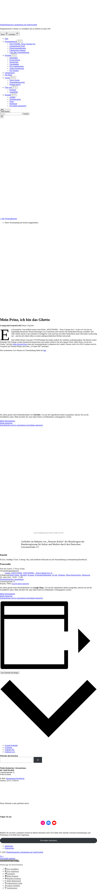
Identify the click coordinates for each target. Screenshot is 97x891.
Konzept (12, 90)
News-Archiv (14, 80)
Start (6, 39)
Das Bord (8, 75)
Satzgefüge (13, 58)
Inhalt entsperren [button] (6, 423)
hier (44, 350)
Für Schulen (14, 71)
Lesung (7, 573)
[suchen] (38, 760)
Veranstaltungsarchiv (17, 82)
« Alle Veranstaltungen (8, 219)
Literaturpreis (10, 73)
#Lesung (31, 575)
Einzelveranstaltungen (17, 48)
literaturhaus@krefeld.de (15, 778)
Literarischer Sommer (17, 50)
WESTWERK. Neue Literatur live (22, 44)
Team (11, 102)
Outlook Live (10, 752)
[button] (9, 861)
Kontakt (8, 95)
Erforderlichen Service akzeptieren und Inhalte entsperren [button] (21, 425)
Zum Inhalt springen (7, 858)
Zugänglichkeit (15, 99)
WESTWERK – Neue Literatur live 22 (37, 573)
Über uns (8, 87)
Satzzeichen (13, 62)
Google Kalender (11, 745)
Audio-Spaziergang (16, 68)
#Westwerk (86, 575)
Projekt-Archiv (15, 84)
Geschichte (13, 92)
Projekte (8, 55)
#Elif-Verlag (14, 575)
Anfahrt (12, 97)
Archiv (7, 78)
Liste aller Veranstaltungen (19, 52)
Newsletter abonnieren (17, 106)
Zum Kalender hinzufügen (9, 673)
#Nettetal (61, 575)
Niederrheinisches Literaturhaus (12, 579)
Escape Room (14, 60)
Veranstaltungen (11, 42)
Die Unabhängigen (16, 66)
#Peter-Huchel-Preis (73, 575)
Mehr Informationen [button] (7, 421)
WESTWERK (16, 573)
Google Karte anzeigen (20, 584)
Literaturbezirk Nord (17, 46)
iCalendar (8, 748)
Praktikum (13, 104)
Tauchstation (14, 64)
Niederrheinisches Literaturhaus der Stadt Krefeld (18, 25)
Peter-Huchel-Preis (20, 344)
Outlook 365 (10, 750)
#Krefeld (23, 575)
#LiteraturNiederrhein (43, 575)
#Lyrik (54, 575)
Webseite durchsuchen (9, 756)
